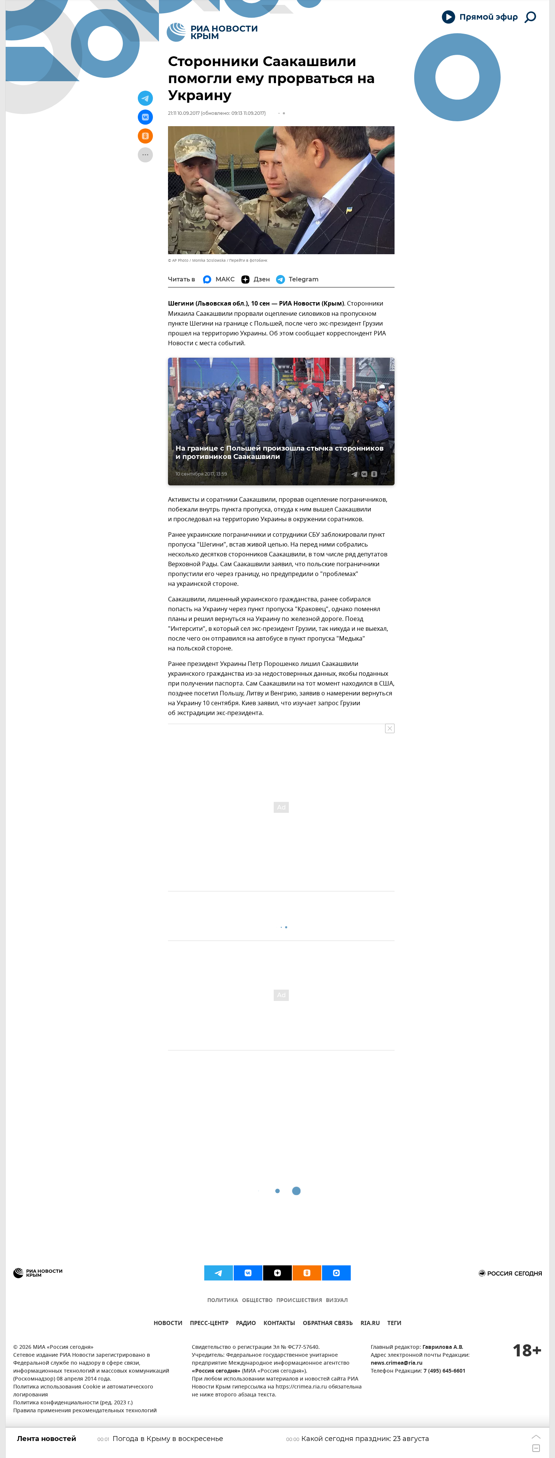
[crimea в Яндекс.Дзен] (277, 1272)
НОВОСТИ (168, 1324)
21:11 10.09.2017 (184, 113)
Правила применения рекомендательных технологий (85, 1411)
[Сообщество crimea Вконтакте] (248, 1272)
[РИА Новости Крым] (212, 32)
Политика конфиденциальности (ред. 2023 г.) (73, 1403)
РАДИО (246, 1324)
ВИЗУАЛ (337, 1300)
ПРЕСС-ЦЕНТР (209, 1324)
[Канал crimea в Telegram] (218, 1272)
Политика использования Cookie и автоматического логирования (83, 1391)
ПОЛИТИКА (222, 1300)
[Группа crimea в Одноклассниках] (307, 1272)
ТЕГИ (394, 1324)
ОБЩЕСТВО (257, 1300)
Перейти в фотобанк (248, 260)
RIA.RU (370, 1324)
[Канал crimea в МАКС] (336, 1272)
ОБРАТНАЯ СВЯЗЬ (328, 1324)
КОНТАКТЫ (279, 1324)
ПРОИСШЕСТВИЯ (299, 1300)
